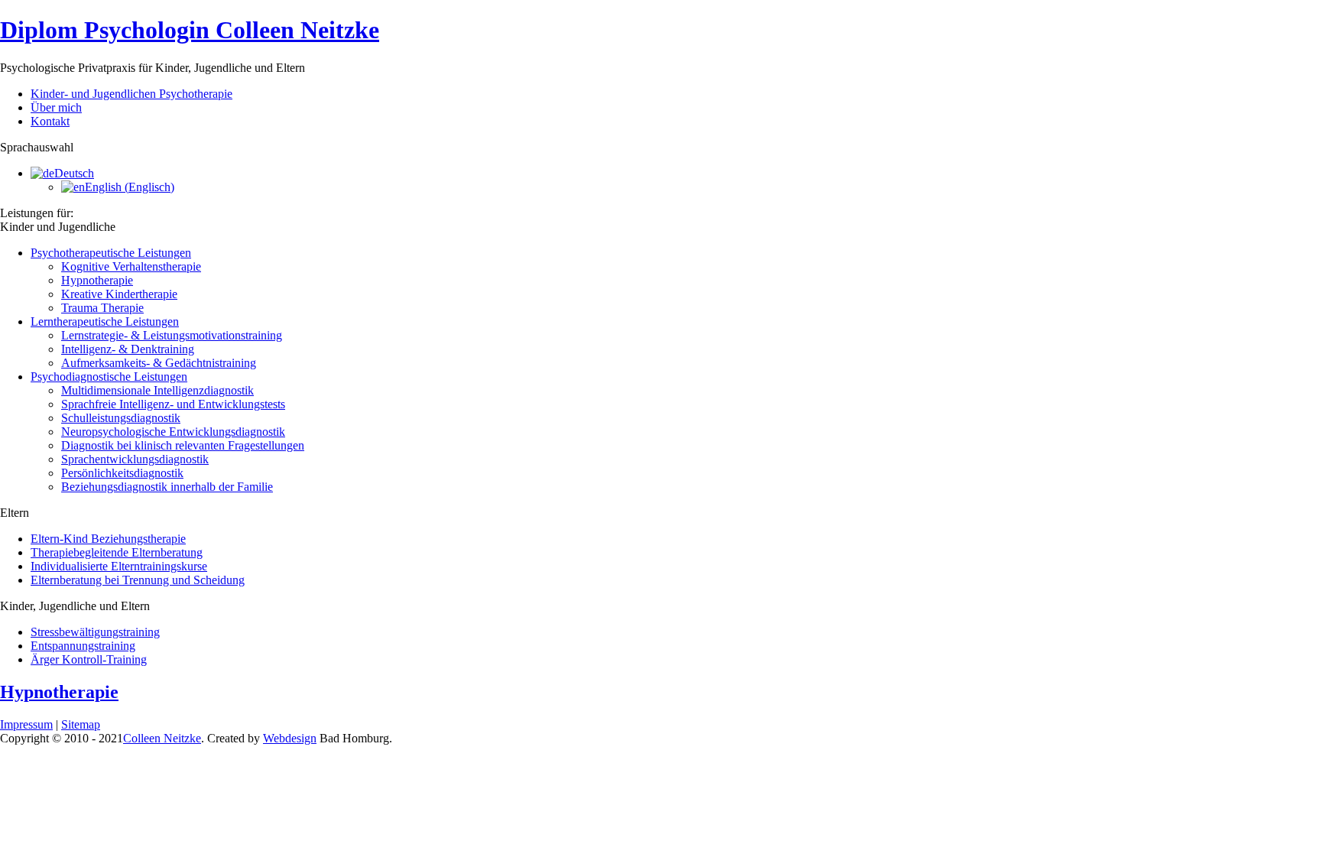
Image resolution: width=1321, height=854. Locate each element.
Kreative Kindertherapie (119, 293)
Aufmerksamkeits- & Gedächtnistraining (158, 362)
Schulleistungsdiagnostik (120, 417)
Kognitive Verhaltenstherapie (131, 266)
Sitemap (80, 724)
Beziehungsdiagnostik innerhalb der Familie (167, 486)
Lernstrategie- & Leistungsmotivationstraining (171, 335)
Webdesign (289, 738)
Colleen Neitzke (162, 738)
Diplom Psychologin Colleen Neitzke (189, 30)
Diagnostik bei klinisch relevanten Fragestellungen (182, 445)
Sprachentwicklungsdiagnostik (135, 459)
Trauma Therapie (102, 307)
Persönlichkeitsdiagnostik (122, 472)
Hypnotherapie (97, 280)
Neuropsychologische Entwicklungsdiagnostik (173, 431)
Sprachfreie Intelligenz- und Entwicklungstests (173, 404)
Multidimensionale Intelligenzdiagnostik (157, 390)
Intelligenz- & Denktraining (127, 349)
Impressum (26, 724)
